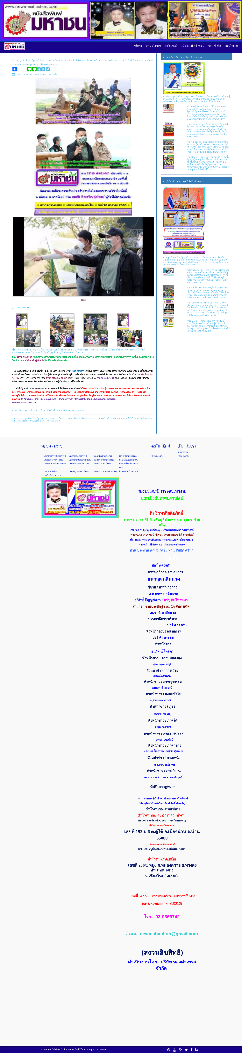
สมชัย (24, 421)
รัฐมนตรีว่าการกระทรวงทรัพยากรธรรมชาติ (55, 418)
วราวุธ (24, 418)
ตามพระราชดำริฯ (124, 418)
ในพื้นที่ (135, 418)
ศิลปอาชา (31, 418)
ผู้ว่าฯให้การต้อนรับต (51, 421)
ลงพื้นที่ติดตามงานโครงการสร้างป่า (90, 418)
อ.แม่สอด (143, 418)
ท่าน (19, 418)
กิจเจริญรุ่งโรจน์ (35, 421)
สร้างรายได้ (111, 418)
